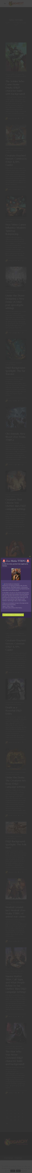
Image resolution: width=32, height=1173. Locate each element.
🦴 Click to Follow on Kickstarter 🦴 (13, 615)
